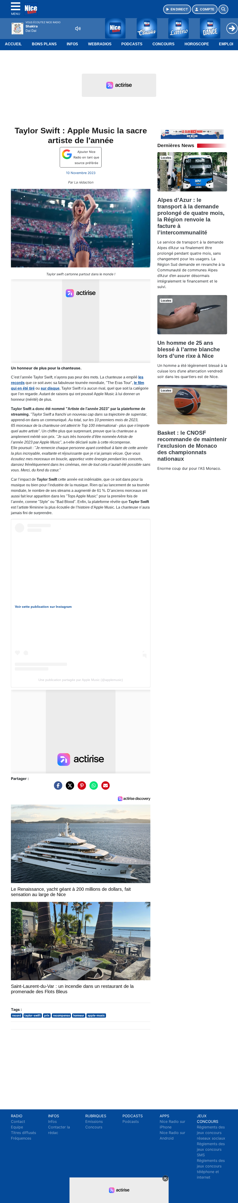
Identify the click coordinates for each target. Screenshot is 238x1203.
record (16, 1015)
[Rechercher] (223, 9)
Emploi (226, 44)
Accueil (13, 44)
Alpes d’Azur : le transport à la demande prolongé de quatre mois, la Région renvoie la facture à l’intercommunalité (191, 216)
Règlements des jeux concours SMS (211, 1149)
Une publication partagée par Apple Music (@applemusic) (80, 680)
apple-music (96, 1015)
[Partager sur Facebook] (57, 788)
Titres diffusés (23, 1132)
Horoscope (197, 44)
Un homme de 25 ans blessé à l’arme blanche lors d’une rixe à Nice (188, 349)
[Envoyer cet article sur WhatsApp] (92, 788)
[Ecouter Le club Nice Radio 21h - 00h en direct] (192, 133)
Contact (18, 1121)
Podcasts (131, 44)
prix (47, 1015)
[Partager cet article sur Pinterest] (80, 788)
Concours (163, 44)
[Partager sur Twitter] (68, 788)
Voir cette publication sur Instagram (43, 606)
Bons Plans (44, 44)
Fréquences (21, 1138)
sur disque (50, 388)
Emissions (94, 1121)
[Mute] (77, 28)
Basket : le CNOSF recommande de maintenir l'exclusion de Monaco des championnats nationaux (192, 446)
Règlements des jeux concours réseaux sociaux (211, 1133)
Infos (72, 44)
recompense (61, 1015)
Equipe (17, 1127)
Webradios (100, 44)
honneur (78, 1015)
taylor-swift (32, 1015)
